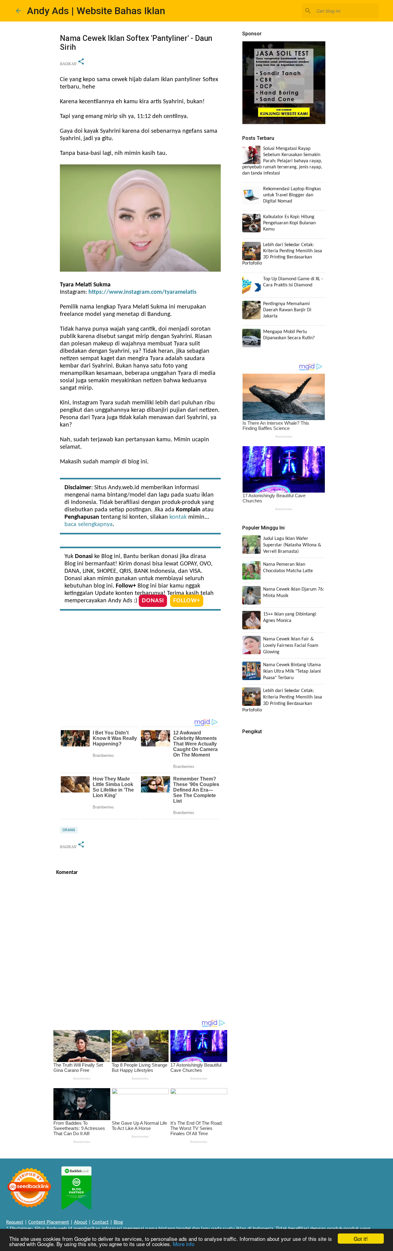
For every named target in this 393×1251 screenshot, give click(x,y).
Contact (100, 1222)
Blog (118, 1222)
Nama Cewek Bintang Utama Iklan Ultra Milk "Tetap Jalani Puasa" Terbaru (292, 671)
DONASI (153, 601)
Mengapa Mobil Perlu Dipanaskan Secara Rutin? (289, 334)
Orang (68, 830)
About (80, 1222)
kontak (178, 517)
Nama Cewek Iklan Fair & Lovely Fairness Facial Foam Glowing (290, 646)
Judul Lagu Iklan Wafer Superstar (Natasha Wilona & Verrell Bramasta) (292, 545)
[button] (81, 62)
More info (183, 1244)
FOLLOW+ (186, 601)
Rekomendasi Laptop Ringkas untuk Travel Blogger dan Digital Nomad (292, 195)
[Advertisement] (140, 666)
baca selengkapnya (88, 524)
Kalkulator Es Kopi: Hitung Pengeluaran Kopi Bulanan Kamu (289, 223)
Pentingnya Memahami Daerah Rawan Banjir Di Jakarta (287, 310)
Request (14, 1222)
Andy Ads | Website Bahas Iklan (96, 11)
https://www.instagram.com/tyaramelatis (142, 292)
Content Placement (48, 1222)
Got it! (361, 1238)
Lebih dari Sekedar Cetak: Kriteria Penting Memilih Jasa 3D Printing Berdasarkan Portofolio (282, 254)
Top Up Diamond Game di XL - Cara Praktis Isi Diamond (293, 282)
